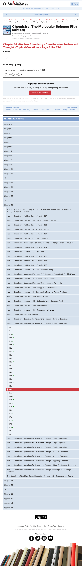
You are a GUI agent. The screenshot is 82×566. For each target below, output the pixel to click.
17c (10, 420)
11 (9, 331)
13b (10, 352)
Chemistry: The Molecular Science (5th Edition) (54, 20)
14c (10, 369)
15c (10, 386)
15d (10, 389)
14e (10, 376)
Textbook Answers (15, 20)
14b (10, 365)
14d (10, 372)
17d (10, 424)
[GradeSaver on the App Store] (41, 517)
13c (10, 355)
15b (10, 383)
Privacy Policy (41, 526)
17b (10, 417)
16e (10, 410)
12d (10, 345)
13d (10, 358)
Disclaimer (61, 526)
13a (10, 348)
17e (10, 427)
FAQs (26, 526)
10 (10, 327)
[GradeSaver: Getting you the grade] (18, 3)
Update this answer (40, 93)
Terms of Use (52, 526)
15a (10, 379)
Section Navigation (41, 15)
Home (5, 20)
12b (10, 338)
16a (10, 396)
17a (10, 414)
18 (10, 431)
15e (10, 393)
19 (10, 434)
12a (10, 334)
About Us (33, 526)
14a (10, 362)
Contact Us (20, 526)
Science (25, 20)
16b (10, 400)
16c (10, 403)
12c (10, 341)
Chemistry (33, 20)
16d (10, 407)
